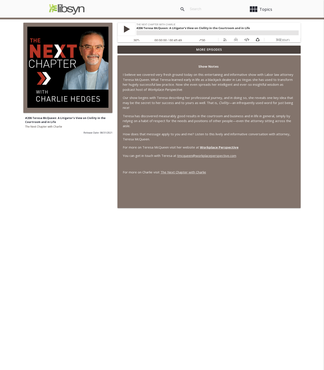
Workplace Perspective (219, 147)
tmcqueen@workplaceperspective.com (206, 155)
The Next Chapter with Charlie (43, 126)
